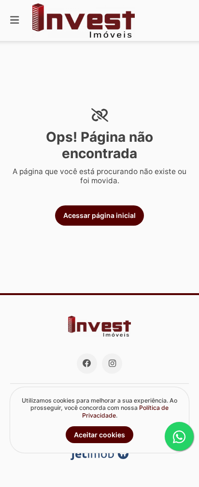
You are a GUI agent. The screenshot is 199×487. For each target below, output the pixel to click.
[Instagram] (112, 363)
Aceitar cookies (99, 435)
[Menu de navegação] (14, 20)
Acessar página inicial (99, 215)
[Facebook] (87, 363)
